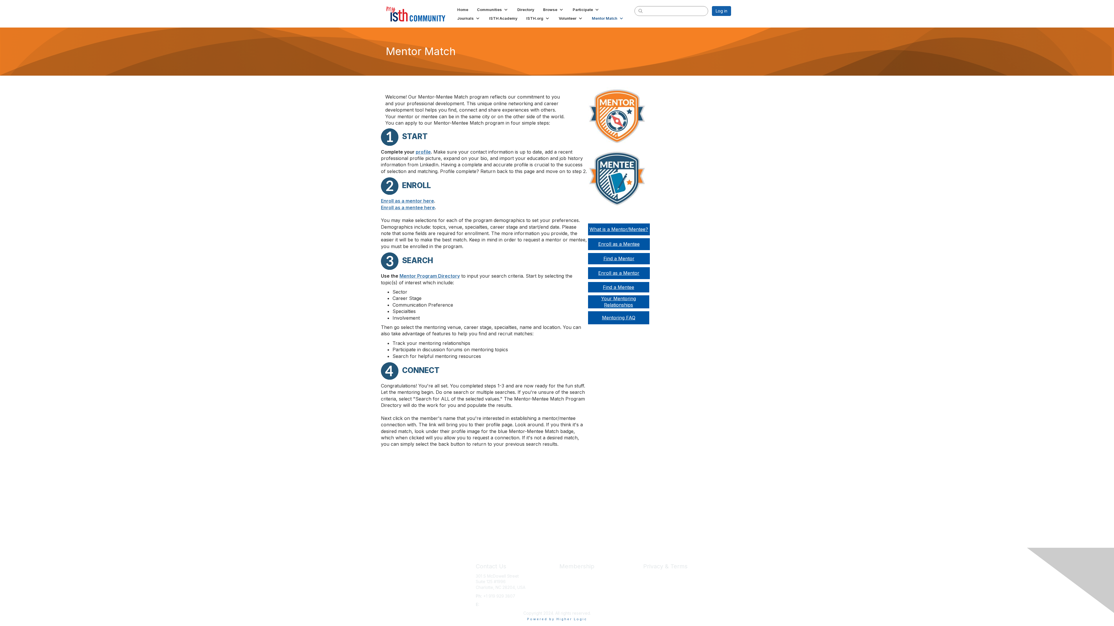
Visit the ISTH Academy (581, 587)
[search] (640, 10)
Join (563, 576)
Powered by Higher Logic (557, 619)
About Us (652, 576)
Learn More (570, 581)
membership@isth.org (501, 604)
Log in (721, 10)
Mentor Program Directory (429, 276)
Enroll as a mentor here (407, 201)
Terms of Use (656, 581)
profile (423, 152)
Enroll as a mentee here (408, 207)
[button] (493, 9)
